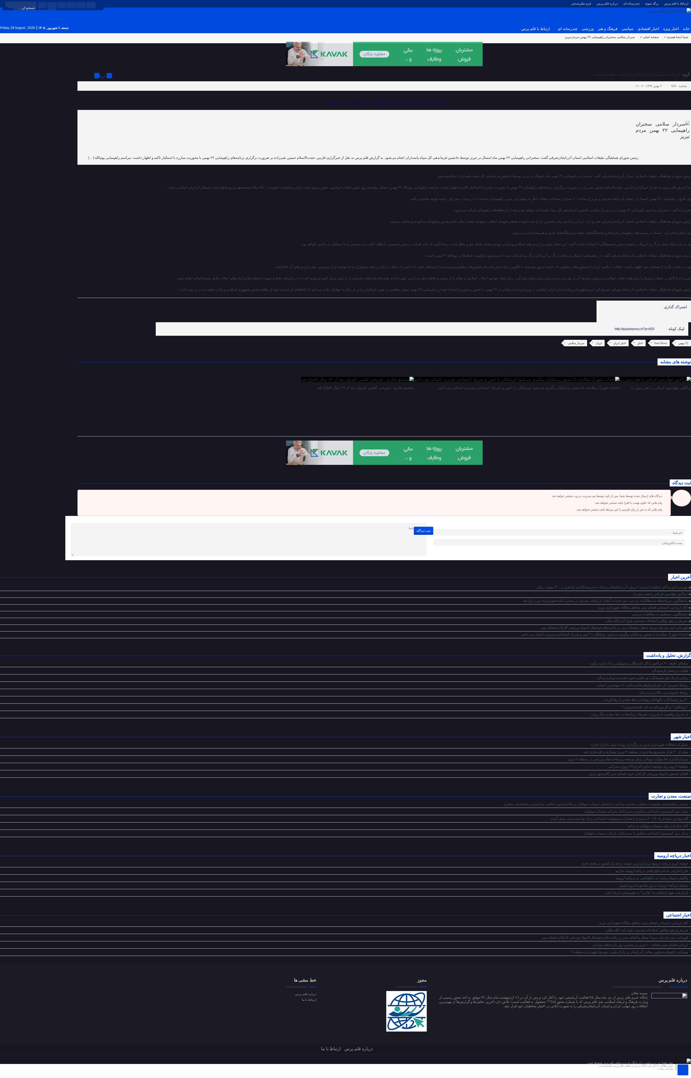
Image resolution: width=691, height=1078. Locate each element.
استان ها (647, 74)
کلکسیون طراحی (646, 1068)
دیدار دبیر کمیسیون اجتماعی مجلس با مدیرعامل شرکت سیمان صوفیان (636, 833)
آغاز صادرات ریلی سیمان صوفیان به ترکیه (658, 826)
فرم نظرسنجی (581, 3)
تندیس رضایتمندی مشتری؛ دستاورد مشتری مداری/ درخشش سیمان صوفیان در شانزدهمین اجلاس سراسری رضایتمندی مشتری (596, 804)
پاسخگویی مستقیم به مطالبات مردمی (659, 614)
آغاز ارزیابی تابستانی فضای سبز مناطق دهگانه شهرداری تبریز (642, 607)
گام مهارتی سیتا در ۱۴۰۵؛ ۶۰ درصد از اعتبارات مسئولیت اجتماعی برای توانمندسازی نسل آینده (620, 819)
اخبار (640, 343)
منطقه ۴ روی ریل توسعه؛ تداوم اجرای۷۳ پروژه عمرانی (648, 766)
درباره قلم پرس (607, 3)
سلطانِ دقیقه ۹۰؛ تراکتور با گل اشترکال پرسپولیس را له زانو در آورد (639, 663)
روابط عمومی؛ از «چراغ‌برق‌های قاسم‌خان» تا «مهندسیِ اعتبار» (642, 685)
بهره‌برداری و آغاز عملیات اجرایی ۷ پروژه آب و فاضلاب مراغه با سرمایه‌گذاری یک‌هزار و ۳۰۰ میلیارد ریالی (611, 587)
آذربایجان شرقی (668, 74)
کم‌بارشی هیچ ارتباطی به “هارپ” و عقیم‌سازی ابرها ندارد (647, 893)
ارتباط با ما (309, 1000)
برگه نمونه (652, 3)
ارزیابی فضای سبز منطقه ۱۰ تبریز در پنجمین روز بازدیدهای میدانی (640, 945)
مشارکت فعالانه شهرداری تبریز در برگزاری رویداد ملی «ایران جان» (640, 745)
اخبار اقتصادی (648, 29)
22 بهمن (683, 343)
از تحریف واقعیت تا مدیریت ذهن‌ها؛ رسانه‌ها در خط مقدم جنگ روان (640, 714)
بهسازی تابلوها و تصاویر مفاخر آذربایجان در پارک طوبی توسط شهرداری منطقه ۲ (630, 952)
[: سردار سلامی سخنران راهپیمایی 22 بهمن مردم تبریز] (82, 75)
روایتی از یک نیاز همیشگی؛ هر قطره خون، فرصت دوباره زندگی (643, 678)
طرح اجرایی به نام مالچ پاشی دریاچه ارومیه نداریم (652, 871)
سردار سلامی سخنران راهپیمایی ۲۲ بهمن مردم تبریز (384, 101)
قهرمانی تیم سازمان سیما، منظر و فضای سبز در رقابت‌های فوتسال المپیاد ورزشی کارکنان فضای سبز (614, 628)
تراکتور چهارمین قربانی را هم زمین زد (661, 387)
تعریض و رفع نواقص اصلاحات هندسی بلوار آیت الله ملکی (646, 621)
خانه (686, 29)
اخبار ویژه (671, 29)
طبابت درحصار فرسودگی (670, 671)
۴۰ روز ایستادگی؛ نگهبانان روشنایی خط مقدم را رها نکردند (646, 700)
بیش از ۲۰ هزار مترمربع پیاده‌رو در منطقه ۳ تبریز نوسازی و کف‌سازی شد (636, 752)
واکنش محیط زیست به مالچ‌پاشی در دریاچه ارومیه (652, 878)
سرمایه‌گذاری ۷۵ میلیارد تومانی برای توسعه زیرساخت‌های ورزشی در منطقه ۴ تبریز (628, 759)
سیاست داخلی (617, 74)
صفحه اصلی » (649, 37)
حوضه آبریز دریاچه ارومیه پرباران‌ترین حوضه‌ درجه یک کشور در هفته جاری (635, 863)
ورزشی (588, 29)
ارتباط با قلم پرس (676, 3)
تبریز (634, 74)
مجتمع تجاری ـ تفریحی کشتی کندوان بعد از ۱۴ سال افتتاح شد (365, 387)
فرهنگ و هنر (608, 29)
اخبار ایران (619, 343)
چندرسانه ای (631, 3)
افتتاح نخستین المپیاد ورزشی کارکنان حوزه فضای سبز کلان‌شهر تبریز (639, 774)
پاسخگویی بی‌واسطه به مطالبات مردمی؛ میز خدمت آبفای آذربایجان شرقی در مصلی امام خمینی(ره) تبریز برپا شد (605, 601)
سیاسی (628, 29)
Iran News (660, 343)
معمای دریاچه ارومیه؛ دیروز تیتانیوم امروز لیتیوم (654, 885)
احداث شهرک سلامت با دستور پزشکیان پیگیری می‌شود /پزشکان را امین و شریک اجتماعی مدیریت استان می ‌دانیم (528, 387)
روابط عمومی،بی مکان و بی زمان (664, 692)
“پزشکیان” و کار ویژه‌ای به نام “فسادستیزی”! (655, 707)
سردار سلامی (576, 343)
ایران (599, 343)
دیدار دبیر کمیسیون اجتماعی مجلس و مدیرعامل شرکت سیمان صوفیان (636, 811)
